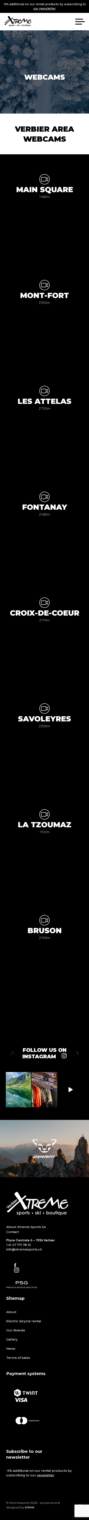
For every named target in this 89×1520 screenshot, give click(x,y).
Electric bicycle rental (23, 1321)
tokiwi (29, 1507)
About (11, 1312)
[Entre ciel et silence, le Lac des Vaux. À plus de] (18, 1089)
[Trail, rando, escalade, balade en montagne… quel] (44, 1089)
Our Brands (15, 1330)
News (10, 1349)
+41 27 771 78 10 (18, 1245)
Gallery (12, 1339)
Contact (12, 1232)
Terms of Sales (18, 1358)
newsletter (45, 1475)
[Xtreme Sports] (17, 21)
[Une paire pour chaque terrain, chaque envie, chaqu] (70, 1089)
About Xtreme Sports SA (26, 1227)
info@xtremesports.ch (24, 1249)
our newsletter (44, 8)
